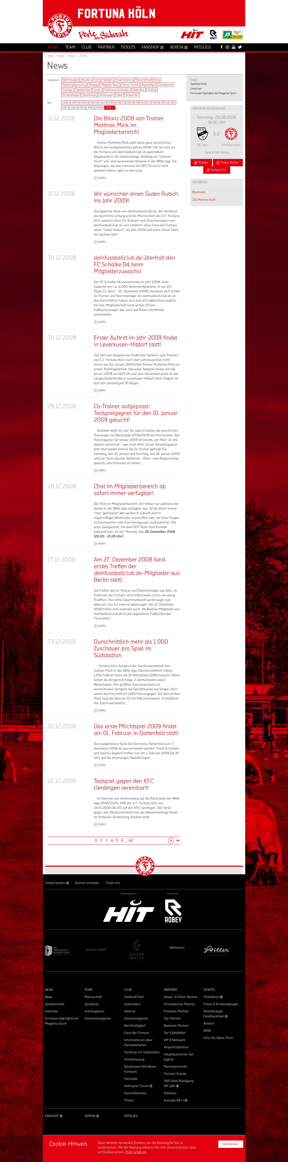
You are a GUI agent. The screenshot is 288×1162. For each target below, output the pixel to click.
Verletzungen (106, 95)
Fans (96, 80)
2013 (64, 107)
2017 (146, 102)
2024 (84, 102)
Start (51, 55)
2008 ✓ (109, 107)
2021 (111, 102)
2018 (137, 102)
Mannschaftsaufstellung (147, 80)
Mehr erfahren (136, 1152)
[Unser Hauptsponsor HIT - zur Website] (192, 35)
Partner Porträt (130, 85)
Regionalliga (148, 85)
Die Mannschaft (203, 199)
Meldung (93, 85)
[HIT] (129, 911)
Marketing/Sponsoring (74, 85)
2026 (65, 102)
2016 (154, 102)
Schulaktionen (165, 85)
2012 (73, 107)
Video (119, 95)
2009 (99, 107)
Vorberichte (132, 95)
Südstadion (138, 90)
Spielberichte (83, 90)
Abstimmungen (70, 80)
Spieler (97, 90)
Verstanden (230, 1144)
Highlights (107, 80)
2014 (172, 102)
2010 (90, 107)
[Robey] (173, 911)
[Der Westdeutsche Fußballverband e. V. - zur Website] (232, 36)
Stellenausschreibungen (116, 90)
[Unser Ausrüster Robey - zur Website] (213, 37)
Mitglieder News (109, 85)
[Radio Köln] (223, 951)
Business (198, 192)
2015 (163, 102)
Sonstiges (67, 90)
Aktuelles (86, 80)
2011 (81, 107)
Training (152, 90)
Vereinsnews (89, 95)
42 (131, 840)
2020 (120, 102)
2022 (102, 102)
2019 (129, 102)
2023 (93, 102)
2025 (75, 102)
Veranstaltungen (70, 95)
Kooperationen (124, 80)
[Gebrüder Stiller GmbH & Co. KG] (143, 951)
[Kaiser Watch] (63, 951)
